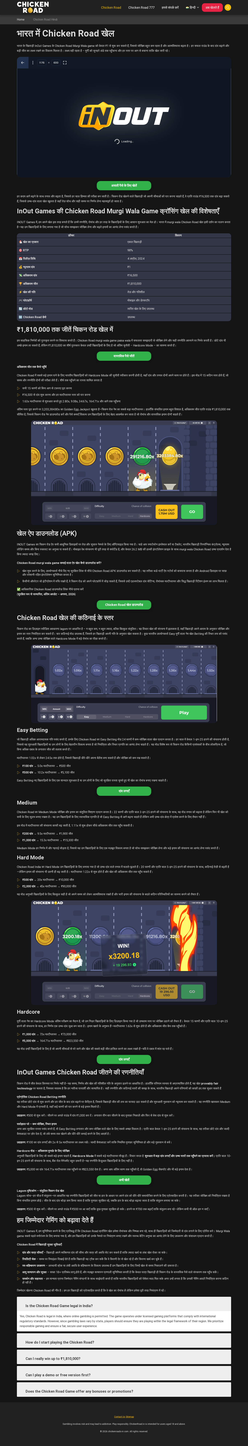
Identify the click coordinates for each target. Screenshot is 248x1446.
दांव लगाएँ (124, 791)
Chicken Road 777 (141, 7)
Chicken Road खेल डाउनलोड (124, 605)
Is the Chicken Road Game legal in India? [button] (59, 1306)
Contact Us (119, 1416)
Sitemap (130, 1416)
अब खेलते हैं (212, 7)
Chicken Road (111, 7)
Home (21, 19)
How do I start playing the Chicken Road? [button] (60, 1342)
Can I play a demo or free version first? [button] (58, 1375)
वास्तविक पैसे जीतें (124, 356)
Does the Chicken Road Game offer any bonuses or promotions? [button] (79, 1391)
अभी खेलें (124, 1180)
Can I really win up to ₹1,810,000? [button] (53, 1358)
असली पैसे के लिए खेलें (124, 185)
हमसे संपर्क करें (170, 7)
